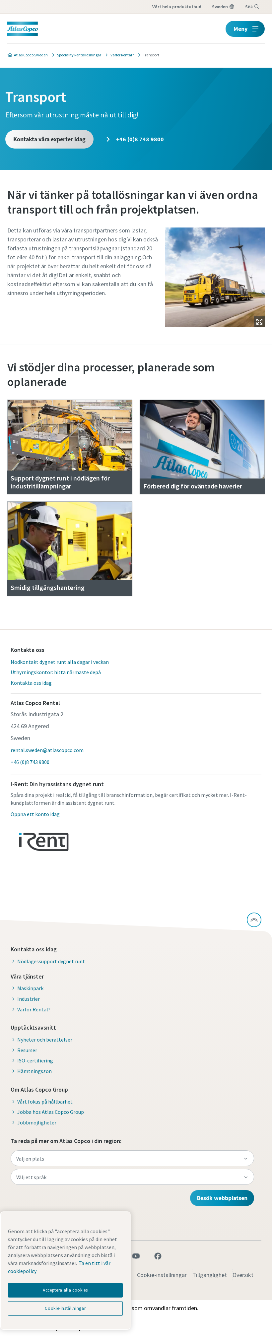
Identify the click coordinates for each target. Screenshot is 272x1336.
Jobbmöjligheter (36, 1122)
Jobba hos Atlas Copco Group (50, 1112)
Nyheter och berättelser (44, 1039)
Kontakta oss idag (31, 682)
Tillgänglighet (209, 1275)
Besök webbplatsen (222, 1198)
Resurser (27, 1050)
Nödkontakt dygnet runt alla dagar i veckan (60, 662)
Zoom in (259, 321)
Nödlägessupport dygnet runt (51, 961)
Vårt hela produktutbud (176, 7)
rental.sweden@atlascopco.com (47, 750)
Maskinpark (30, 988)
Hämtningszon (34, 1071)
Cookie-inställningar (162, 1275)
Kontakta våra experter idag (49, 139)
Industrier (28, 998)
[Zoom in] (215, 275)
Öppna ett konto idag (35, 814)
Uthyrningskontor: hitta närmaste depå (56, 672)
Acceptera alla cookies (65, 1290)
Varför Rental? (33, 1009)
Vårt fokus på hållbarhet (45, 1101)
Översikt (243, 1275)
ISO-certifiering (35, 1060)
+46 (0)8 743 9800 (139, 139)
